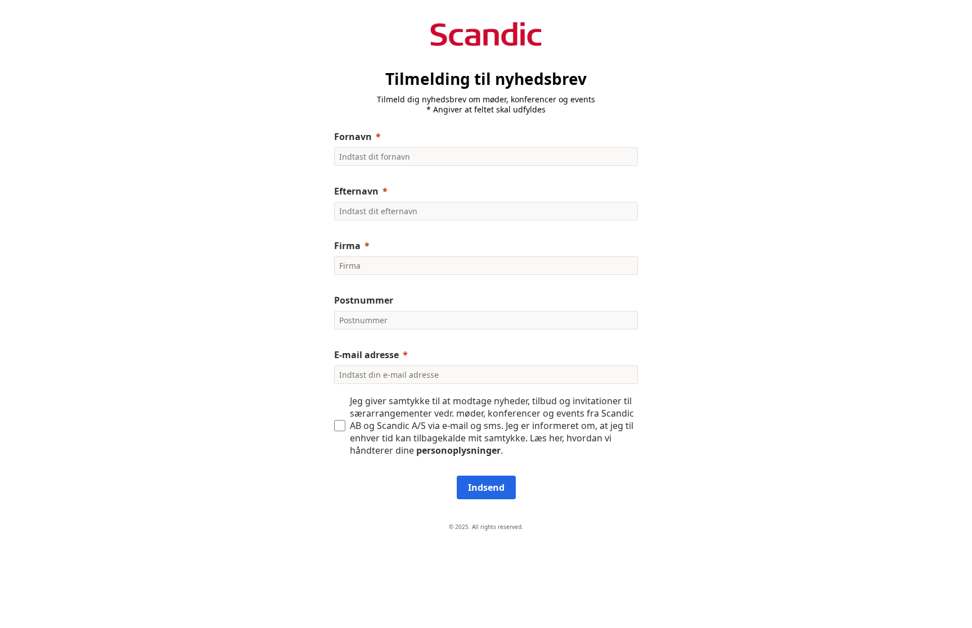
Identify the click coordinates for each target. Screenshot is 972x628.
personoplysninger (458, 450)
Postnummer (363, 300)
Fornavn (353, 136)
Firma (347, 246)
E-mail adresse (366, 355)
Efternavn (356, 191)
